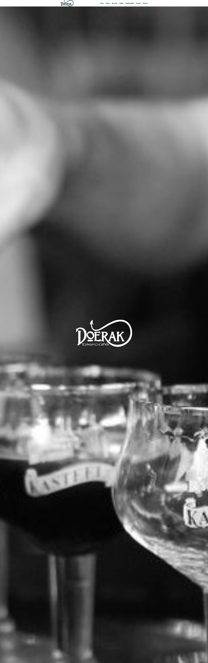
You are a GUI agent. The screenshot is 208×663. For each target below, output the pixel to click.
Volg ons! (145, 3)
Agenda (121, 3)
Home (102, 3)
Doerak (108, 3)
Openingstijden (130, 3)
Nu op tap (114, 3)
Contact (138, 3)
